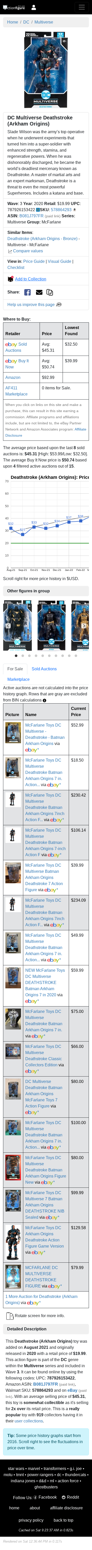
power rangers (40, 1475)
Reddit (73, 1497)
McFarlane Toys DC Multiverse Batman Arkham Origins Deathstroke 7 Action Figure (44, 877)
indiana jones (23, 1481)
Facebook (48, 1497)
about (35, 1508)
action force (68, 1481)
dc (59, 1475)
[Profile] (33, 7)
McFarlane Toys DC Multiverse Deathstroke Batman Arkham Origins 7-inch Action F (45, 842)
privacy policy (31, 1520)
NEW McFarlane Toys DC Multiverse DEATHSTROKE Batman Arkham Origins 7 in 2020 (45, 982)
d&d (42, 1481)
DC (26, 22)
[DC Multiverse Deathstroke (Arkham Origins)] (46, 69)
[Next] (83, 625)
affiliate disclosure (66, 1508)
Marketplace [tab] (18, 679)
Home (12, 22)
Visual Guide (59, 261)
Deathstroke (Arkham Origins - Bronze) (42, 238)
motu (8, 1475)
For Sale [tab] (15, 669)
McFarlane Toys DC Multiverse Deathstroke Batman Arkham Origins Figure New (45, 1170)
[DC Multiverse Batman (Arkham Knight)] (51, 626)
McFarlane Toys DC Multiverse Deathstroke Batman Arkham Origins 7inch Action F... (44, 807)
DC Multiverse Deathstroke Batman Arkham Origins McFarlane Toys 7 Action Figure (43, 1093)
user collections (29, 1421)
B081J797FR (31, 216)
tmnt (20, 1475)
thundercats (75, 1475)
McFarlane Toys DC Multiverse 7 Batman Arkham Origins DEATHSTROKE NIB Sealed (44, 1205)
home (14, 1508)
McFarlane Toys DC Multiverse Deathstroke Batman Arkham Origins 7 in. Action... (43, 772)
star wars (16, 1468)
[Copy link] (50, 292)
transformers (55, 1468)
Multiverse (43, 22)
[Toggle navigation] (82, 7)
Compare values (28, 251)
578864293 (61, 210)
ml (52, 1481)
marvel (34, 1468)
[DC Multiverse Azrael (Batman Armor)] (17, 626)
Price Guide (34, 261)
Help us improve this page (31, 304)
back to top (63, 1520)
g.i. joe (76, 1468)
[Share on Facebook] (27, 292)
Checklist (15, 267)
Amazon (12, 377)
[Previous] (8, 625)
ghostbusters (46, 1487)
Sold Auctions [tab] (44, 669)
